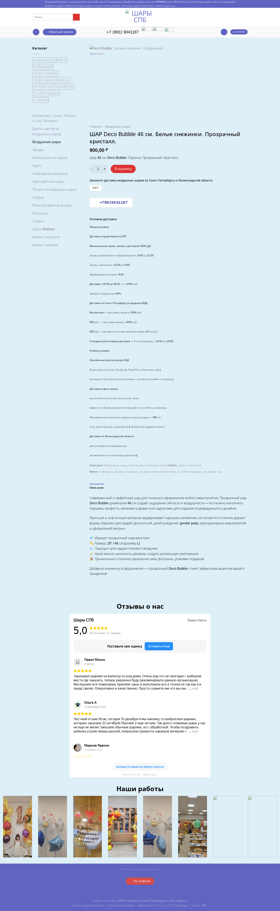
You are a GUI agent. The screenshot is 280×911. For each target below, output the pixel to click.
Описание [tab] (97, 487)
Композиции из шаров (49, 157)
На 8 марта (59, 60)
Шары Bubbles (43, 229)
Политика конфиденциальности (140, 869)
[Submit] (76, 17)
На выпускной (64, 86)
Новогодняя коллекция (50, 173)
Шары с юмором (45, 245)
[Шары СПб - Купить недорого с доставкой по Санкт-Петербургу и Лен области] (140, 17)
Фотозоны (40, 213)
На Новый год (42, 86)
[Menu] (36, 32)
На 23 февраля (43, 66)
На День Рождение (45, 73)
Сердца (38, 197)
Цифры (38, 221)
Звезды (38, 150)
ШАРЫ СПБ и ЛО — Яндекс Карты (140, 774)
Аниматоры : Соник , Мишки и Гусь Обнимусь (54, 118)
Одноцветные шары (48, 181)
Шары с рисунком (46, 237)
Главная (95, 126)
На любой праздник (46, 93)
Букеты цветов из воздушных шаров (46, 131)
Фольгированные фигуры (52, 205)
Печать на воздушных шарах (54, 189)
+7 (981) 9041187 (123, 32)
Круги (36, 165)
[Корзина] (224, 32)
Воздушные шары (46, 142)
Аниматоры (41, 60)
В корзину (123, 169)
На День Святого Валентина (51, 79)
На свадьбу (40, 99)
